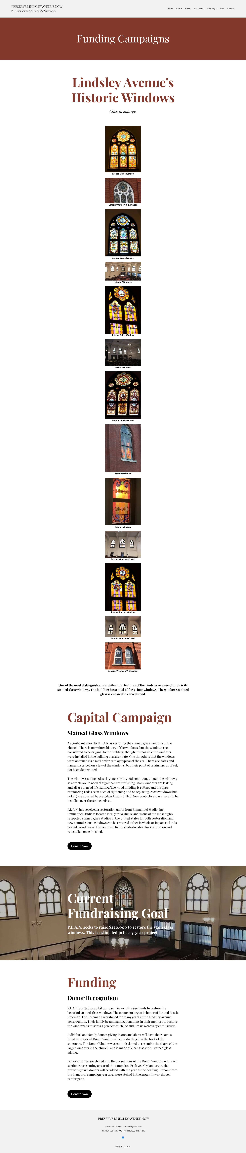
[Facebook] (123, 1137)
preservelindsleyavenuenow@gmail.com (123, 1126)
